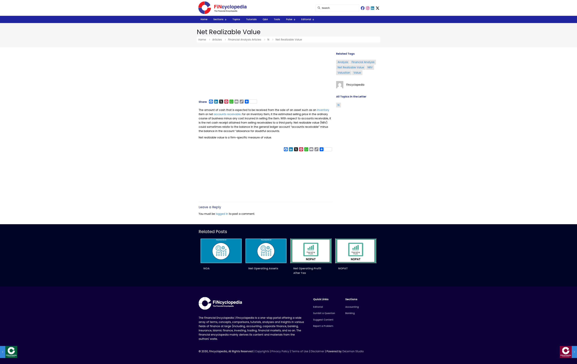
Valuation (344, 72)
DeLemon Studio (353, 351)
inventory (323, 110)
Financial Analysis (363, 62)
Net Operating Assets (263, 268)
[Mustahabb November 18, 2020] (8, 352)
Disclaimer (317, 351)
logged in (222, 214)
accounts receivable (227, 114)
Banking (350, 313)
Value (357, 72)
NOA (206, 268)
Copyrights (262, 351)
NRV (370, 67)
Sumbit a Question (324, 313)
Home (202, 39)
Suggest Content (323, 319)
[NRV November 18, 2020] (568, 352)
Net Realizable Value (351, 67)
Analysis (343, 62)
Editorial (318, 306)
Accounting (352, 306)
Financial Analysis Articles (244, 39)
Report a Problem (323, 326)
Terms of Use (299, 351)
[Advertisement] (266, 75)
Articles (217, 39)
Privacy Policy (280, 351)
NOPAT (343, 268)
